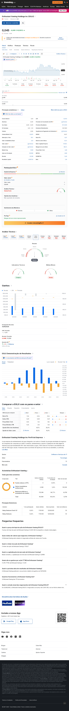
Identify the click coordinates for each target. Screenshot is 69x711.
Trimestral (10, 362)
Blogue (3, 645)
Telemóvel (4, 649)
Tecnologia (63, 458)
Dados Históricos (25, 49)
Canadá (64, 465)
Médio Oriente (60, 6)
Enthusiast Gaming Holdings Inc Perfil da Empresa (22, 437)
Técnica (25, 45)
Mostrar (27, 430)
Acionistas (16, 49)
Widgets (3, 656)
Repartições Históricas (37, 49)
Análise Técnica (8, 232)
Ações (3, 6)
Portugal (20, 6)
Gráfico (10, 45)
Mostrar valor (62, 92)
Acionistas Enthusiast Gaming (14, 471)
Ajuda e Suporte (40, 652)
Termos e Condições (7, 700)
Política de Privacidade (21, 700)
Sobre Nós (39, 645)
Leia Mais (5, 449)
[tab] (5, 237)
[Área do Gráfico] (7, 54)
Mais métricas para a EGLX (59, 110)
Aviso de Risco (33, 700)
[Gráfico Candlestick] (4, 54)
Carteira (3, 652)
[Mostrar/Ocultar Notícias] (42, 54)
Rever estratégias (61, 38)
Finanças (18, 45)
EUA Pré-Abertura (35, 6)
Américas (46, 6)
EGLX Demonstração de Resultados (16, 353)
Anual (3, 362)
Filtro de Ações (11, 6)
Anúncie (38, 649)
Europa (52, 6)
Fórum (32, 45)
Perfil (10, 49)
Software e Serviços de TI (59, 454)
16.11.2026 (64, 125)
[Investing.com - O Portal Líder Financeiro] (10, 2)
